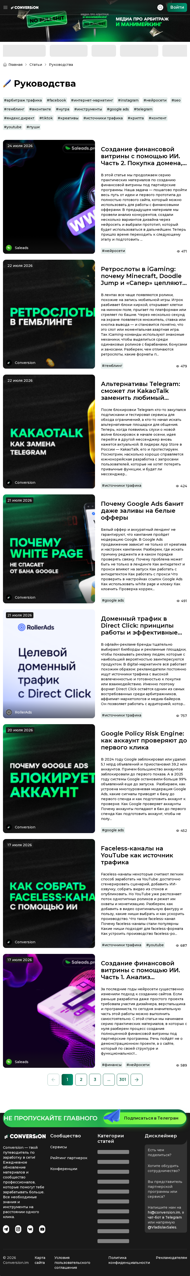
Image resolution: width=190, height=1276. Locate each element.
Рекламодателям (171, 1257)
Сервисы (58, 1157)
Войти (177, 7)
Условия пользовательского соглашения (72, 1262)
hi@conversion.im (116, 1222)
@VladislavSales (114, 1237)
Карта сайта (40, 1260)
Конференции (63, 1178)
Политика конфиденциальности (129, 1260)
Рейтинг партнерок (68, 1168)
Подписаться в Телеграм (151, 1128)
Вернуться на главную (95, 146)
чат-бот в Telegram (117, 1227)
